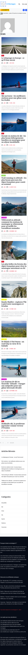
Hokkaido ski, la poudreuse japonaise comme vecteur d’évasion (13, 426)
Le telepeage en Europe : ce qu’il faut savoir (12, 59)
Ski (3, 55)
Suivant (12, 442)
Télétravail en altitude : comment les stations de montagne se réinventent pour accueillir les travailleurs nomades (12, 224)
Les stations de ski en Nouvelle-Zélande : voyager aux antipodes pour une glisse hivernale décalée (13, 385)
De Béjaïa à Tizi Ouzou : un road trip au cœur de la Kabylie (13, 13)
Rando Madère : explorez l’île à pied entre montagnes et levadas (13, 304)
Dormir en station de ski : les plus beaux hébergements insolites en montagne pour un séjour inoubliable (13, 139)
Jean (4, 62)
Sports (3, 175)
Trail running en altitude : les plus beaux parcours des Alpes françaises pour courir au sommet (13, 181)
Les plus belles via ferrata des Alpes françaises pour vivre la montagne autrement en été (13, 266)
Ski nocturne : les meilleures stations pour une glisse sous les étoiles (13, 98)
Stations (4, 217)
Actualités (3, 503)
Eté (3, 261)
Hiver (2, 511)
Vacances (4, 299)
